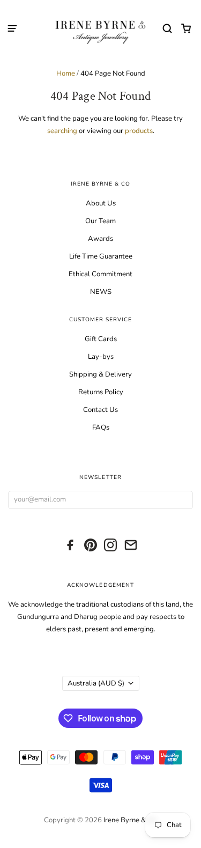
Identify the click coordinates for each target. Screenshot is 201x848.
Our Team (100, 221)
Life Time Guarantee (100, 256)
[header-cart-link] (186, 29)
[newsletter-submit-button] (182, 500)
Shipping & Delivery (100, 374)
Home (65, 73)
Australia (96, 683)
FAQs (100, 427)
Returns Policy (100, 392)
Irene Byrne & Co (129, 820)
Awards (100, 239)
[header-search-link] (167, 29)
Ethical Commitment (100, 274)
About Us (101, 203)
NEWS (100, 292)
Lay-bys (101, 357)
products (139, 131)
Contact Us (100, 410)
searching (62, 131)
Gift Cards (101, 339)
